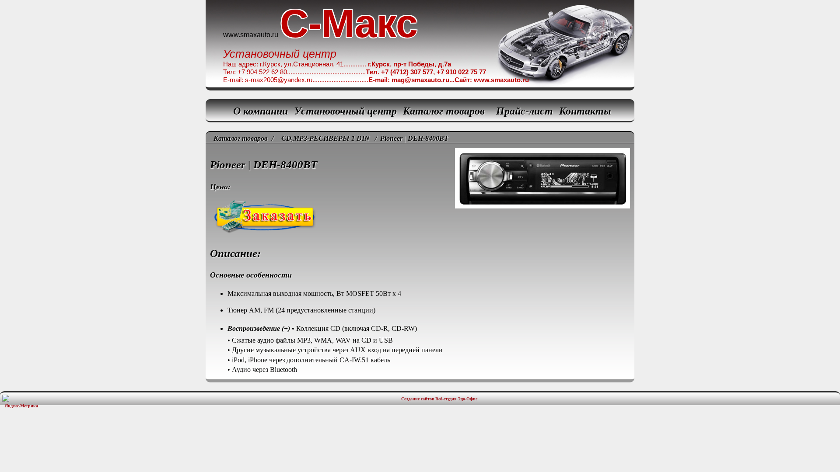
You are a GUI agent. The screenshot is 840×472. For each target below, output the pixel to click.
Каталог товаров (444, 111)
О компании (260, 111)
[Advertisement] (420, 437)
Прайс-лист (524, 111)
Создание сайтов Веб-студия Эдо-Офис (439, 398)
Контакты (585, 111)
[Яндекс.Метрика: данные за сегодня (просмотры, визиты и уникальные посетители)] (21, 401)
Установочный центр (345, 111)
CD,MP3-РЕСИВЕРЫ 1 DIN (325, 138)
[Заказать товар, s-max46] (420, 192)
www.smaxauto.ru (250, 34)
